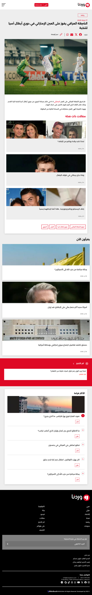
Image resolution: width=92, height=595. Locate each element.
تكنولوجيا (41, 506)
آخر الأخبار (41, 522)
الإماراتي (57, 102)
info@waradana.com (70, 578)
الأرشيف (42, 530)
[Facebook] (80, 34)
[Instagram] (89, 582)
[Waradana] (81, 501)
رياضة (82, 15)
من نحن (87, 555)
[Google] (65, 582)
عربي (46, 4)
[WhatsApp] (75, 582)
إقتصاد (87, 514)
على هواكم (41, 526)
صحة (88, 518)
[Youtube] (78, 582)
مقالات (42, 518)
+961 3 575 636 (85, 578)
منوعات (87, 526)
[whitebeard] (52, 591)
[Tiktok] (69, 582)
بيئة (43, 510)
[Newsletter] (7, 544)
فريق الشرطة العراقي (77, 227)
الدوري (45, 227)
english (38, 5)
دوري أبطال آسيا (63, 227)
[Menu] (4, 5)
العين (52, 227)
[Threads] (72, 582)
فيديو (43, 514)
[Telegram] (62, 582)
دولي (88, 510)
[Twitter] (76, 34)
